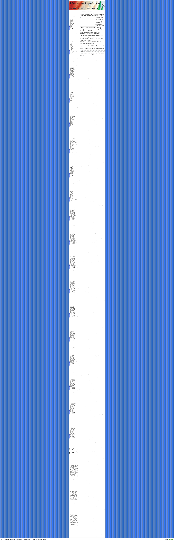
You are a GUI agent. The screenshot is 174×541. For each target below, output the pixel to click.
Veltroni (71, 195)
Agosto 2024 (71, 231)
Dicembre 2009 (72, 414)
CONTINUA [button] (170, 539)
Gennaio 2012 (72, 388)
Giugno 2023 (71, 245)
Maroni (71, 120)
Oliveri (71, 138)
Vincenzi (71, 198)
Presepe (71, 153)
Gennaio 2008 (72, 438)
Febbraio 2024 (72, 237)
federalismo (71, 76)
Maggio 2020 (71, 284)
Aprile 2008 (71, 435)
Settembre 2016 (72, 330)
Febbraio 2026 (72, 212)
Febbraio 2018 (72, 312)
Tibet (70, 189)
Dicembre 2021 (72, 264)
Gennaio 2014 (72, 363)
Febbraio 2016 (72, 337)
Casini (71, 50)
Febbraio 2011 (72, 400)
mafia (70, 117)
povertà (71, 152)
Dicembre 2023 (72, 239)
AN (70, 27)
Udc (70, 192)
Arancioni (71, 29)
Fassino (71, 75)
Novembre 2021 (72, 265)
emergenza (71, 69)
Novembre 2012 (72, 378)
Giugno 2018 (71, 308)
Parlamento (71, 141)
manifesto (71, 118)
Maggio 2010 (71, 409)
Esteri (71, 72)
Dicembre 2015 (72, 339)
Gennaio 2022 (72, 263)
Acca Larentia (71, 21)
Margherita (71, 119)
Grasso (71, 97)
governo (71, 96)
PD (70, 145)
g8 (70, 91)
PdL (70, 146)
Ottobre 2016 (71, 329)
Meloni (71, 123)
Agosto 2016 (71, 331)
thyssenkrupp (71, 188)
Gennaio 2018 (72, 313)
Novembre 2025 (72, 215)
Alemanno (71, 23)
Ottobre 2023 (71, 241)
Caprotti (71, 46)
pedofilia (71, 147)
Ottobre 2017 (71, 316)
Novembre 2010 (72, 403)
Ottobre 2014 (71, 354)
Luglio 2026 (71, 207)
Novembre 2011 (72, 390)
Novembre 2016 (72, 328)
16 (77, 449)
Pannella (71, 139)
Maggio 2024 (71, 234)
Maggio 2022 (71, 259)
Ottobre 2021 (71, 266)
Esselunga (71, 71)
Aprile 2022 (71, 260)
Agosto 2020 (71, 281)
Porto (70, 151)
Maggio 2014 (71, 359)
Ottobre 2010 (71, 404)
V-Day (71, 194)
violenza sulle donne (72, 199)
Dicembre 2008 (72, 427)
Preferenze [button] (166, 539)
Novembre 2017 (72, 315)
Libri (70, 115)
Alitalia (71, 25)
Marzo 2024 (71, 236)
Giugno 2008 (71, 433)
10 (69, 449)
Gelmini (71, 92)
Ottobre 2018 (71, 304)
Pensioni (71, 148)
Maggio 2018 (71, 309)
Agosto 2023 (71, 243)
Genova (71, 93)
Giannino (71, 94)
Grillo (70, 99)
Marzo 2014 (71, 361)
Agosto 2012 (71, 381)
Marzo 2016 (71, 336)
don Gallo (71, 66)
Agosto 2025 (71, 218)
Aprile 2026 (71, 210)
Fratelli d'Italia (71, 89)
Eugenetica (71, 73)
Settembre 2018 (72, 305)
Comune (71, 54)
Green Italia (71, 98)
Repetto (71, 165)
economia (71, 67)
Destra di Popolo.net (87, 5)
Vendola (71, 196)
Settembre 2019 (72, 292)
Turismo (71, 191)
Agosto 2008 (71, 431)
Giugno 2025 (71, 220)
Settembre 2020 (72, 280)
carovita (71, 48)
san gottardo (71, 170)
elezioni (71, 68)
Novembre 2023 (72, 240)
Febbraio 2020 (72, 287)
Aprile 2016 (71, 335)
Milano (71, 124)
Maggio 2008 (71, 434)
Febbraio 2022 (72, 262)
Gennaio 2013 (72, 376)
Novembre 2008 (72, 428)
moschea (71, 127)
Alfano (71, 24)
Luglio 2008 (71, 432)
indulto (71, 102)
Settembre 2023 (72, 242)
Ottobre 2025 (71, 216)
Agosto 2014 (71, 356)
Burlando (71, 42)
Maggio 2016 (71, 334)
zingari (71, 202)
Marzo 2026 (71, 211)
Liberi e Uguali (72, 113)
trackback (88, 51)
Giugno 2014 (71, 358)
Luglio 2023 (71, 244)
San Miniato (71, 172)
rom (70, 167)
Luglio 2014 (71, 357)
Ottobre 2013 (71, 366)
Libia (70, 114)
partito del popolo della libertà (73, 142)
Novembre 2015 (72, 340)
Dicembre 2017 (72, 314)
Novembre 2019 (72, 290)
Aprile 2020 (71, 285)
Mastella (71, 121)
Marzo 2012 (71, 386)
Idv (70, 100)
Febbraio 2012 (72, 387)
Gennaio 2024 (72, 238)
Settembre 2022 (72, 255)
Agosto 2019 (71, 293)
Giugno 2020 (71, 283)
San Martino (71, 171)
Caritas (71, 47)
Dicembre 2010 (72, 402)
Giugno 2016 (71, 333)
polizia (71, 150)
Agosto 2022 (71, 256)
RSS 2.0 (81, 51)
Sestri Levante (72, 176)
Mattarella (71, 122)
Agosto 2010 (71, 406)
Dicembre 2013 (72, 364)
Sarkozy (71, 174)
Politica (71, 149)
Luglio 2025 (71, 219)
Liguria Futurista (72, 116)
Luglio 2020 (71, 282)
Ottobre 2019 (71, 291)
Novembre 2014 (72, 353)
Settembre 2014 (72, 355)
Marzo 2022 (71, 261)
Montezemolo (71, 125)
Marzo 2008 (71, 436)
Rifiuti (71, 166)
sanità (71, 173)
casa (70, 49)
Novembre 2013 (72, 365)
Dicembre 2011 (72, 389)
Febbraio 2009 (72, 425)
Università (71, 193)
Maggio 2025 (71, 221)
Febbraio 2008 (72, 437)
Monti (70, 126)
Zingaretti (71, 201)
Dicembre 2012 (72, 377)
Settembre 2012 (72, 380)
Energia (71, 70)
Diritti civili (71, 65)
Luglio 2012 (71, 382)
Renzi (71, 164)
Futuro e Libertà (72, 90)
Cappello (71, 45)
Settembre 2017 (72, 317)
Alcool (71, 22)
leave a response (85, 51)
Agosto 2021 (71, 268)
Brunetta (71, 41)
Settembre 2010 (72, 405)
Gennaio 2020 (72, 288)
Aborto (71, 20)
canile (71, 44)
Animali (71, 28)
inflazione (71, 103)
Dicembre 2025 (72, 214)
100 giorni (71, 19)
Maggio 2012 (71, 384)
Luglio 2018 (71, 307)
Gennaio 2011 (72, 401)
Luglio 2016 (71, 332)
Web (70, 200)
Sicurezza (71, 177)
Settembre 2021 (72, 267)
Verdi (70, 197)
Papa (70, 140)
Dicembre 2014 (72, 352)
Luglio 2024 (71, 232)
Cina (70, 53)
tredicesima (71, 190)
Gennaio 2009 (72, 426)
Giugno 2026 (71, 208)
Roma (71, 168)
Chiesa (71, 52)
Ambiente (71, 26)
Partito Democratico (72, 144)
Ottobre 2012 (71, 379)
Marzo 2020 (71, 286)
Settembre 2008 (72, 430)
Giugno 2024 (71, 233)
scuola (71, 175)
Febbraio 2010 (72, 412)
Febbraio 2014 (72, 362)
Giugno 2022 (71, 258)
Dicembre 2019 (72, 289)
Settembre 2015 (72, 342)
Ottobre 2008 (71, 429)
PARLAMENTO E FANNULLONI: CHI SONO (86, 11)
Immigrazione (71, 101)
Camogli (71, 43)
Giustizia (71, 95)
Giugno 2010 (71, 408)
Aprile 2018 (71, 310)
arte (70, 30)
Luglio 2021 (71, 269)
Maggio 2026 (71, 209)
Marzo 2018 (71, 311)
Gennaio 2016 (72, 338)
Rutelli (71, 169)
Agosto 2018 (71, 306)
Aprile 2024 (71, 235)
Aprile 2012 (71, 385)
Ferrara (71, 77)
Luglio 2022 (71, 257)
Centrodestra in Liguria (73, 51)
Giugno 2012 (71, 383)
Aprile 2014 (71, 360)
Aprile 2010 (71, 410)
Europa (71, 74)
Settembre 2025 (72, 217)
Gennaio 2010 (72, 413)
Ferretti (71, 78)
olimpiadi (71, 137)
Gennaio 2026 (72, 213)
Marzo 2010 (71, 411)
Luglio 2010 (71, 407)
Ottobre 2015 (71, 341)
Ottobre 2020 (71, 279)
